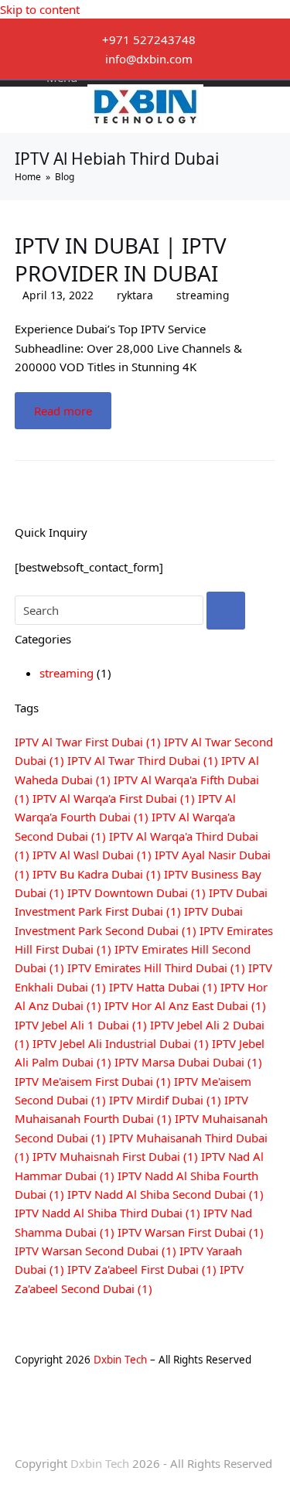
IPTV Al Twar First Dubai (88, 741)
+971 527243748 (149, 39)
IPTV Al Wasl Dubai (92, 854)
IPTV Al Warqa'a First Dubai (113, 798)
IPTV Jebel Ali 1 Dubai (81, 1024)
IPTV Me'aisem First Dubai (93, 1081)
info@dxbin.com (149, 59)
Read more (63, 410)
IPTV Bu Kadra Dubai (96, 874)
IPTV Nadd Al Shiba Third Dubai (107, 1212)
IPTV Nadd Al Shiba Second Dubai (165, 1194)
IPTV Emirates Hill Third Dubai (156, 967)
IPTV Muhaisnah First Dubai (115, 1156)
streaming (203, 295)
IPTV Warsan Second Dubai (95, 1250)
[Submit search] (225, 611)
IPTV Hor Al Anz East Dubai (185, 1005)
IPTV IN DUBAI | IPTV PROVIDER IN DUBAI (121, 259)
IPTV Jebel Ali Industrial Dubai (120, 1043)
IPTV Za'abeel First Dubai (142, 1269)
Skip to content (40, 9)
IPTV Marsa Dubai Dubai (188, 1062)
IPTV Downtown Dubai (136, 892)
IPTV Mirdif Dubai (165, 1099)
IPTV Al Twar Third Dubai (142, 760)
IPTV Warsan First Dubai (191, 1232)
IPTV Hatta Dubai (163, 987)
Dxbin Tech (120, 1360)
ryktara (135, 295)
